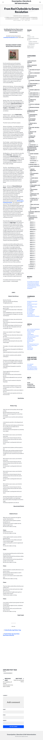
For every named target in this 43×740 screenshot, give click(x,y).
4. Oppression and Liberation (31, 86)
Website (4, 720)
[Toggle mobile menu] (3, 2)
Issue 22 (32, 259)
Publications (30, 47)
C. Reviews (31, 266)
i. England (32, 156)
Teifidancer (30, 348)
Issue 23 (32, 261)
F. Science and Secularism (32, 137)
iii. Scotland (33, 160)
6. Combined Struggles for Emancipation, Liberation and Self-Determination (21, 17)
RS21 (28, 342)
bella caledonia (31, 330)
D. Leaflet (31, 268)
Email (4, 714)
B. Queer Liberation (33, 93)
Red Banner (30, 338)
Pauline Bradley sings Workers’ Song (13, 630)
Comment (5, 695)
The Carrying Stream (32, 368)
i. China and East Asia (34, 200)
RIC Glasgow (30, 312)
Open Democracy (31, 337)
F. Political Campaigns (34, 104)
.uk (17, 37)
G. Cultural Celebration (25, 18)
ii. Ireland (32, 158)
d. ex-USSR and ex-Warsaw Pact (34, 181)
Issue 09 (32, 235)
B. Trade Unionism (33, 83)
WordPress (17, 736)
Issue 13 (32, 242)
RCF (23, 20)
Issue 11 (32, 238)
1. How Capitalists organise (31, 61)
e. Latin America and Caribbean (35, 186)
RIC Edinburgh (30, 310)
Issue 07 (32, 231)
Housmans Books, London (33, 285)
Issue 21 (32, 257)
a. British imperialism (33, 170)
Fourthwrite (30, 334)
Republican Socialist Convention (34, 44)
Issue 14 (32, 244)
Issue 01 (32, 222)
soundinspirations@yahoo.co (9, 37)
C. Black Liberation (33, 94)
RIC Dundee (30, 308)
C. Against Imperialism (34, 166)
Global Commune (33, 41)
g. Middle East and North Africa (34, 194)
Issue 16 (32, 248)
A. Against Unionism (33, 153)
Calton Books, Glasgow (33, 283)
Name (4, 709)
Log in (28, 382)
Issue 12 (32, 240)
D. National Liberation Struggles (34, 212)
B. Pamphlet (31, 264)
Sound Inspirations (32, 366)
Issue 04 (32, 227)
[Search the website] (40, 2)
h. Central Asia (33, 198)
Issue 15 (32, 246)
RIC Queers (29, 313)
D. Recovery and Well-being (34, 128)
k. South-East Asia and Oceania (34, 208)
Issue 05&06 (32, 229)
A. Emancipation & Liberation (33, 218)
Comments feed (31, 385)
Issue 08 (32, 233)
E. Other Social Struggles (32, 100)
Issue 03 (32, 225)
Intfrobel (29, 365)
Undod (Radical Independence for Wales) (33, 315)
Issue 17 (32, 250)
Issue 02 (32, 224)
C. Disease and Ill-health (33, 124)
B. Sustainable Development (32, 119)
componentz (25, 736)
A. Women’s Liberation (34, 89)
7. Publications (31, 216)
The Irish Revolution (32, 369)
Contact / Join (30, 36)
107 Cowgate (30, 364)
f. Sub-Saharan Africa (33, 190)
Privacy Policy (30, 46)
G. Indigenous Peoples (34, 107)
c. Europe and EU (34, 178)
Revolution (30, 341)
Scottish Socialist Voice (33, 344)
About (28, 35)
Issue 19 (32, 253)
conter (29, 333)
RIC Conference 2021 (32, 306)
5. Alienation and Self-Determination (21, 15)
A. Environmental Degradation (12, 18)
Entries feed (30, 384)
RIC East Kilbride (31, 309)
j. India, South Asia (34, 204)
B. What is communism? (34, 73)
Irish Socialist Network (33, 335)
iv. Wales (32, 162)
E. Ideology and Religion (32, 132)
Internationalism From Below (33, 39)
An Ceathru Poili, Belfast (33, 281)
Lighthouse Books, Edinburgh (31, 288)
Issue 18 (32, 251)
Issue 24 (32, 263)
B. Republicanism (33, 164)
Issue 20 (32, 255)
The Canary (30, 349)
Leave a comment (17, 20)
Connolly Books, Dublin (33, 284)
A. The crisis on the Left (34, 69)
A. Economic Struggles (34, 80)
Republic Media (30, 340)
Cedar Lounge (30, 331)
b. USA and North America (34, 174)
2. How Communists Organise (32, 66)
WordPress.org (31, 387)
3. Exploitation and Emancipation (32, 76)
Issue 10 (32, 237)
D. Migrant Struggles (34, 96)
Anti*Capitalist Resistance (33, 329)
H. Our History (34, 18)
